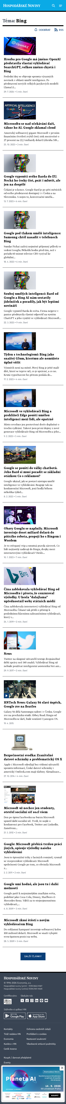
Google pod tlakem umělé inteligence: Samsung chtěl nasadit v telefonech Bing (32, 237)
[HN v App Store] (36, 1016)
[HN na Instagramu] (31, 1000)
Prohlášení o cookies (36, 1034)
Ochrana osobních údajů (39, 1029)
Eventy (7, 1063)
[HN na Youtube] (46, 1000)
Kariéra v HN (10, 1044)
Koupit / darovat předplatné (17, 1058)
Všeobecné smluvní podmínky (41, 1044)
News (8, 653)
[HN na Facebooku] (27, 1000)
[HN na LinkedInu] (36, 1000)
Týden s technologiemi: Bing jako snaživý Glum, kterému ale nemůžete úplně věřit (31, 358)
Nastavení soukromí (36, 1039)
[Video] (6, 695)
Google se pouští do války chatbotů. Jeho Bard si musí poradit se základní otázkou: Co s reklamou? (32, 472)
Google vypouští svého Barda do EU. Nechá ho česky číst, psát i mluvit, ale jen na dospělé (32, 180)
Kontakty (8, 1029)
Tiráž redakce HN (12, 1034)
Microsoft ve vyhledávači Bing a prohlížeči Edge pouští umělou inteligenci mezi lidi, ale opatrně (28, 415)
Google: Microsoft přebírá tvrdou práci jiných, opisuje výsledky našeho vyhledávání (33, 848)
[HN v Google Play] (14, 1016)
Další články (32, 956)
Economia (8, 1039)
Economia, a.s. (24, 983)
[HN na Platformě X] (22, 1000)
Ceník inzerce (10, 1049)
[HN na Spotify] (41, 1000)
